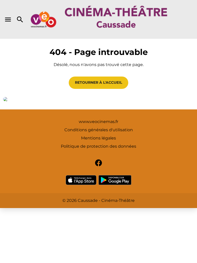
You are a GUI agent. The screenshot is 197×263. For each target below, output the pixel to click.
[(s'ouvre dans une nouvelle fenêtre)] (81, 180)
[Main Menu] (8, 19)
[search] (20, 19)
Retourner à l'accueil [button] (98, 82)
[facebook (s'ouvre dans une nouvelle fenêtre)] (98, 163)
